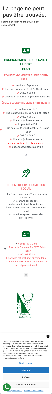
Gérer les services (25, 363)
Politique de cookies (14, 391)
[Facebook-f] (26, 155)
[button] (48, 336)
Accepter (26, 370)
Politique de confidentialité (33, 391)
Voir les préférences (26, 384)
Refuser (26, 377)
